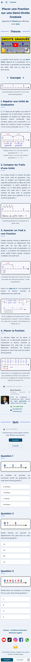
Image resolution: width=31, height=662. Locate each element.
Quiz (18, 24)
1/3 (4, 562)
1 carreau (6, 499)
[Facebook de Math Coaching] (21, 640)
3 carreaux (6, 487)
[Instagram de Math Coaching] (15, 640)
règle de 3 (13, 288)
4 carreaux (6, 504)
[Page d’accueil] (2, 2)
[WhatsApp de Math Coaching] (27, 640)
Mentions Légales (15, 633)
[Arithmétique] (6, 2)
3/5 (4, 556)
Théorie (15, 21)
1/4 (4, 550)
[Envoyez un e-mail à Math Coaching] (15, 646)
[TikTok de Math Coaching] (10, 640)
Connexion (20, 660)
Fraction (13, 2)
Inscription (7, 660)
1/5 (4, 544)
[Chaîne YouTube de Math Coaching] (4, 640)
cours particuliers (20, 401)
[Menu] (28, 659)
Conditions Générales (19, 630)
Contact (6, 630)
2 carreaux (6, 493)
